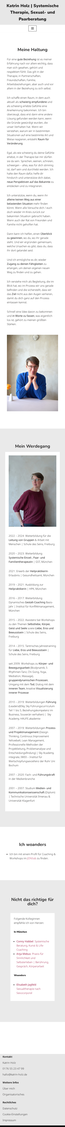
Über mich (9, 1088)
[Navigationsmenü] (32, 28)
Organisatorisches (13, 1094)
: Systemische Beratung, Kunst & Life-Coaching (32, 945)
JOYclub (31, 858)
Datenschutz (10, 1108)
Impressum (9, 1120)
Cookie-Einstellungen (15, 1114)
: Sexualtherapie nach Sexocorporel (28, 989)
